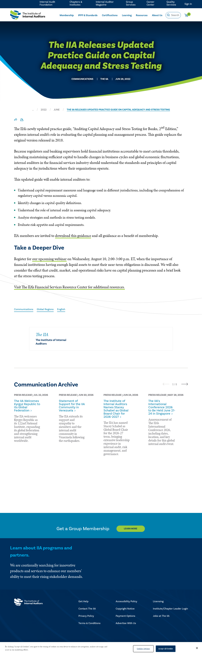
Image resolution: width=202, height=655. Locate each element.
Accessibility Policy (126, 601)
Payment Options (125, 616)
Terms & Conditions (89, 623)
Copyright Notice (125, 608)
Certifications (110, 15)
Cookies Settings (143, 648)
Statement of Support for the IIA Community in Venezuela (72, 406)
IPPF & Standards (88, 15)
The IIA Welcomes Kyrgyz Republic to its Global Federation (27, 406)
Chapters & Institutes (76, 3)
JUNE (57, 109)
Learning (127, 15)
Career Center (150, 3)
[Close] (196, 648)
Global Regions (45, 309)
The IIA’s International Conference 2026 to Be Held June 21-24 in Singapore (161, 407)
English (61, 309)
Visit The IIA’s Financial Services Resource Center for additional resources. (69, 287)
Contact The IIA (87, 608)
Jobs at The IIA (161, 616)
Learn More (130, 528)
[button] (173, 384)
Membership (67, 15)
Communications (23, 309)
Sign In (188, 4)
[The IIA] (27, 15)
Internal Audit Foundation (47, 3)
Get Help (83, 601)
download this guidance (73, 235)
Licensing (158, 601)
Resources (142, 15)
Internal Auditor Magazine (105, 3)
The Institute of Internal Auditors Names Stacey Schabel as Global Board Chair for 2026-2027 (116, 409)
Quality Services (171, 3)
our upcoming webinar (49, 259)
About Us (157, 15)
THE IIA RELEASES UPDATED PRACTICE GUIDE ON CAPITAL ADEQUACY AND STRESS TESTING (118, 109)
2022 (44, 109)
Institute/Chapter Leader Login (170, 608)
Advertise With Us (126, 623)
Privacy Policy (86, 616)
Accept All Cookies (165, 648)
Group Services (131, 3)
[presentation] (166, 384)
